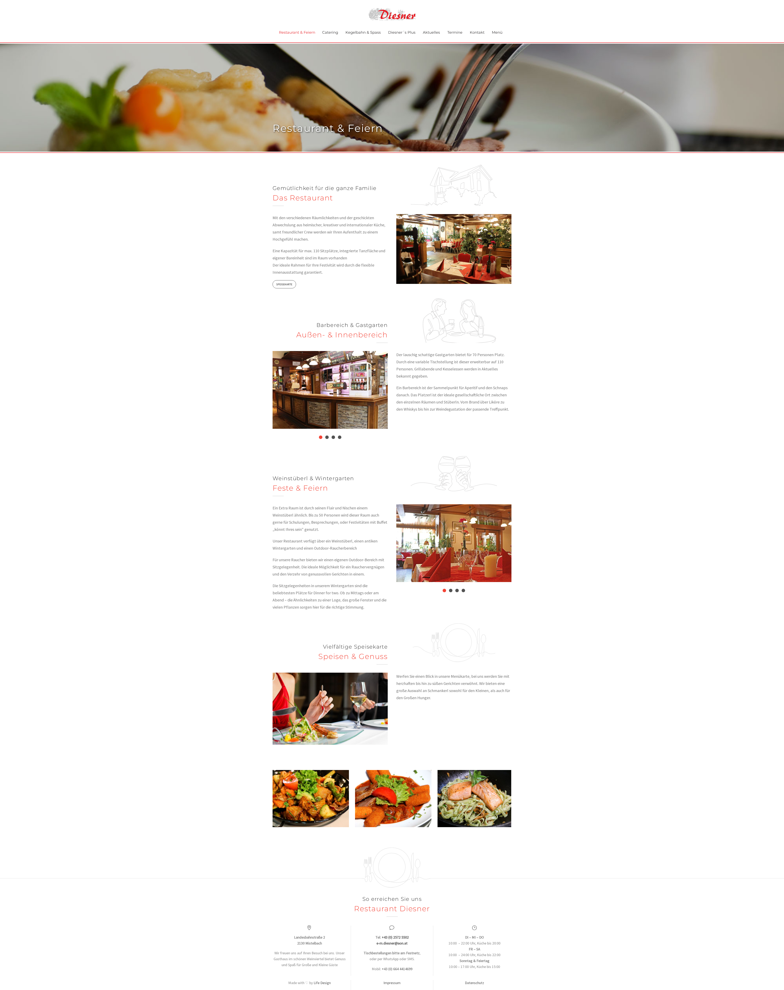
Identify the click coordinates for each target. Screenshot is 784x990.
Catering (330, 32)
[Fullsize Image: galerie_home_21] (311, 798)
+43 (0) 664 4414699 (397, 969)
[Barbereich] (330, 390)
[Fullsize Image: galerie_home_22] (393, 798)
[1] (320, 437)
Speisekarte (284, 284)
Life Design (322, 982)
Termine (454, 32)
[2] (327, 437)
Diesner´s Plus (401, 32)
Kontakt (477, 32)
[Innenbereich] (453, 543)
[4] (339, 437)
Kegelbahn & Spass (363, 32)
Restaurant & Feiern (297, 32)
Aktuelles (431, 32)
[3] (333, 437)
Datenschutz (474, 982)
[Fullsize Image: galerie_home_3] (474, 798)
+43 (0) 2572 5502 (395, 937)
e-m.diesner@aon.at (392, 943)
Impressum (392, 982)
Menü (497, 32)
